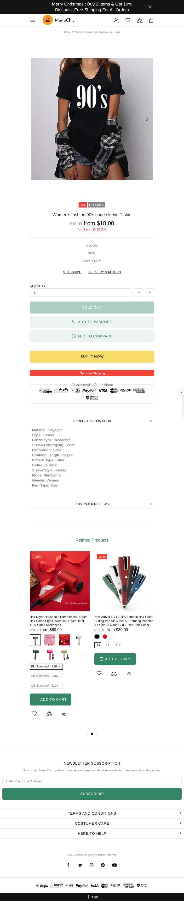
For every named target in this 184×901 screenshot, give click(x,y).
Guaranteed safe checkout (92, 384)
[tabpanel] (59, 641)
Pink (49, 639)
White (79, 639)
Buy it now (92, 356)
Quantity (38, 286)
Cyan (64, 654)
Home (67, 32)
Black (97, 636)
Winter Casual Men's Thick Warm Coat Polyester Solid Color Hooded (38, 882)
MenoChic (59, 20)
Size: (92, 253)
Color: (92, 245)
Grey (35, 639)
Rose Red (49, 654)
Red (64, 639)
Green (35, 654)
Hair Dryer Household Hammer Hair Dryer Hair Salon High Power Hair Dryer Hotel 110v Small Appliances (58, 621)
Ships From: (92, 261)
